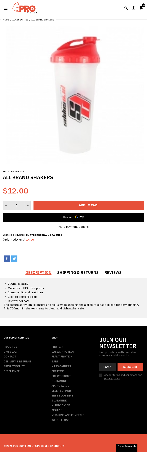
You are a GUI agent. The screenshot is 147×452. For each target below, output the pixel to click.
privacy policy (112, 378)
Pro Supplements (13, 171)
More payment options (73, 226)
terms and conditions (125, 375)
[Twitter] (14, 258)
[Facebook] (7, 258)
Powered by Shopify (51, 446)
